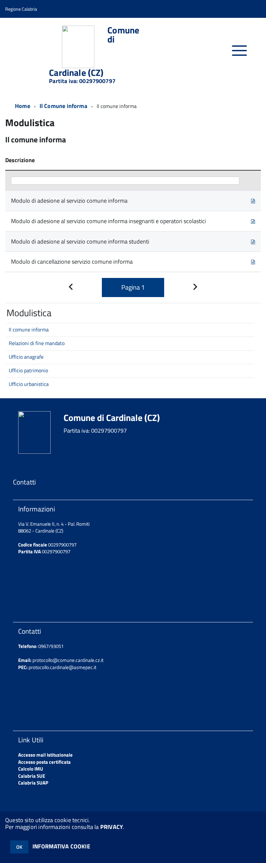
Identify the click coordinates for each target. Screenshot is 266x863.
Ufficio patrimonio (28, 370)
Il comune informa (29, 329)
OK (19, 847)
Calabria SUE (31, 776)
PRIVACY (111, 826)
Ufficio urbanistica (29, 384)
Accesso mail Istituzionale (45, 755)
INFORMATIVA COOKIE (61, 846)
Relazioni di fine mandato (37, 343)
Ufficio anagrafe (26, 357)
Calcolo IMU (30, 769)
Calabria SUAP (33, 782)
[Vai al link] (253, 200)
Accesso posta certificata (44, 762)
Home (22, 106)
